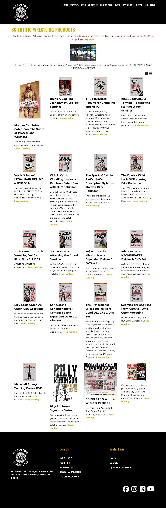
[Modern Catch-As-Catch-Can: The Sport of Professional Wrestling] (29, 100)
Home (65, 5)
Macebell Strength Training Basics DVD (28, 386)
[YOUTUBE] (151, 490)
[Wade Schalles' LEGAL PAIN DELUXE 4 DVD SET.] (29, 163)
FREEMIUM (66, 467)
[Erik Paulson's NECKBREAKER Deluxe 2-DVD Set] (136, 239)
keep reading (23, 148)
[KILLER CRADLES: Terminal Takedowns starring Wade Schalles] (136, 86)
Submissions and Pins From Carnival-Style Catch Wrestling (136, 308)
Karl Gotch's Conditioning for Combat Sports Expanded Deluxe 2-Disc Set (64, 312)
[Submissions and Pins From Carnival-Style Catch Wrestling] (136, 292)
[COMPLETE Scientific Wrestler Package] (100, 379)
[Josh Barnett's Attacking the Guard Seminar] (65, 239)
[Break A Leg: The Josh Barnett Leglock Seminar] (65, 86)
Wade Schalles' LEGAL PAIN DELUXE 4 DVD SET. (28, 179)
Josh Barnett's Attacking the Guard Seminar (64, 255)
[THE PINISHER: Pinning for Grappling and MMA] (100, 86)
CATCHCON (128, 5)
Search (114, 463)
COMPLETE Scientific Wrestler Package (100, 401)
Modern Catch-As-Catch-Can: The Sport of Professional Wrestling (29, 131)
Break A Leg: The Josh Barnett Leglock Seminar (64, 102)
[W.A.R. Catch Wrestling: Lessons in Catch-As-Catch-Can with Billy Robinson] (65, 163)
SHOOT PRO (106, 5)
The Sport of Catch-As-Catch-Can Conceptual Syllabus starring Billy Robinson (100, 183)
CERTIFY (74, 5)
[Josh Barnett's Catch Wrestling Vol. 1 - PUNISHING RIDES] (29, 239)
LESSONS (93, 5)
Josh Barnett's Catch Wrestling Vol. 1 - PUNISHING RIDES (28, 255)
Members (150, 5)
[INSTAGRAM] (134, 490)
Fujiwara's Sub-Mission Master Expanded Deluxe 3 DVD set (99, 257)
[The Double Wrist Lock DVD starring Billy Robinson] (136, 163)
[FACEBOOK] (126, 490)
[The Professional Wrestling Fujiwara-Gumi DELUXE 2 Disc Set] (100, 292)
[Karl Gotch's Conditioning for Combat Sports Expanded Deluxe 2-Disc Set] (65, 292)
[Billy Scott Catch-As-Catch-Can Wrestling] (29, 292)
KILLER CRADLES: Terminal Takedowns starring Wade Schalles (135, 104)
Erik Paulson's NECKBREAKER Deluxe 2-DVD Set (133, 255)
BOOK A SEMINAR (70, 472)
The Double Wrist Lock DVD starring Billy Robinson (134, 179)
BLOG (117, 5)
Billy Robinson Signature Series (61, 408)
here (91, 39)
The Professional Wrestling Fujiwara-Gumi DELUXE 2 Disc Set (100, 310)
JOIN (83, 5)
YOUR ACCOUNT (69, 476)
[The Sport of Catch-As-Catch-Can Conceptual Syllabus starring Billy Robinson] (100, 163)
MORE (139, 5)
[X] (143, 490)
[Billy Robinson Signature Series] (65, 383)
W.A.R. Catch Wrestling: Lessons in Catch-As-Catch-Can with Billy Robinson (64, 181)
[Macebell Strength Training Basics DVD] (29, 372)
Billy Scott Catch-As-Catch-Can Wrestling (28, 306)
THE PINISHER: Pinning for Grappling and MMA (100, 102)
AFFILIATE (66, 458)
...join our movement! (122, 467)
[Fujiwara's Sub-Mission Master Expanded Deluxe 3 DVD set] (100, 239)
